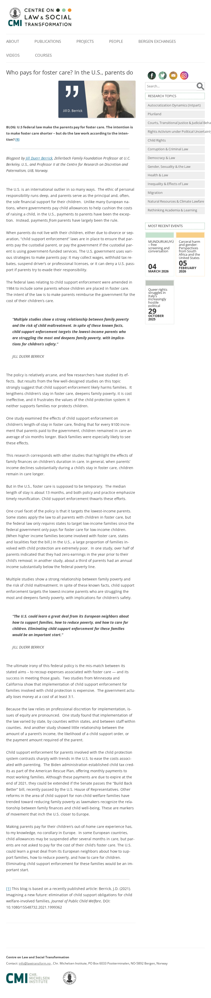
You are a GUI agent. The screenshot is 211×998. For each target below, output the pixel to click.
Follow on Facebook (152, 75)
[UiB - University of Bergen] (76, 983)
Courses (43, 55)
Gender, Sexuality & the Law (169, 166)
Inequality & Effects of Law (168, 184)
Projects (85, 41)
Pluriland (154, 114)
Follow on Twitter (163, 75)
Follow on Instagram (184, 75)
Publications (47, 41)
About (12, 41)
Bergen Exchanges (157, 41)
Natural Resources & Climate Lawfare (176, 201)
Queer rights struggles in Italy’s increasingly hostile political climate (157, 299)
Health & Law (158, 175)
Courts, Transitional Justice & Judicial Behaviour (176, 123)
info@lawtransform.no (35, 963)
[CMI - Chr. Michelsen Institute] (34, 983)
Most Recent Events (165, 226)
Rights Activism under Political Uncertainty (176, 131)
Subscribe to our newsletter (173, 75)
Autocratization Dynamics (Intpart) (174, 105)
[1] (8, 888)
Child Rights (157, 140)
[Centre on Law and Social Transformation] (39, 25)
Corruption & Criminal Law (168, 149)
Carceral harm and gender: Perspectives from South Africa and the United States (189, 249)
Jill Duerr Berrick (39, 158)
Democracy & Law (161, 158)
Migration (155, 192)
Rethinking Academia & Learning (172, 210)
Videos (13, 55)
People (116, 41)
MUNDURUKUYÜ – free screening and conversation (161, 246)
